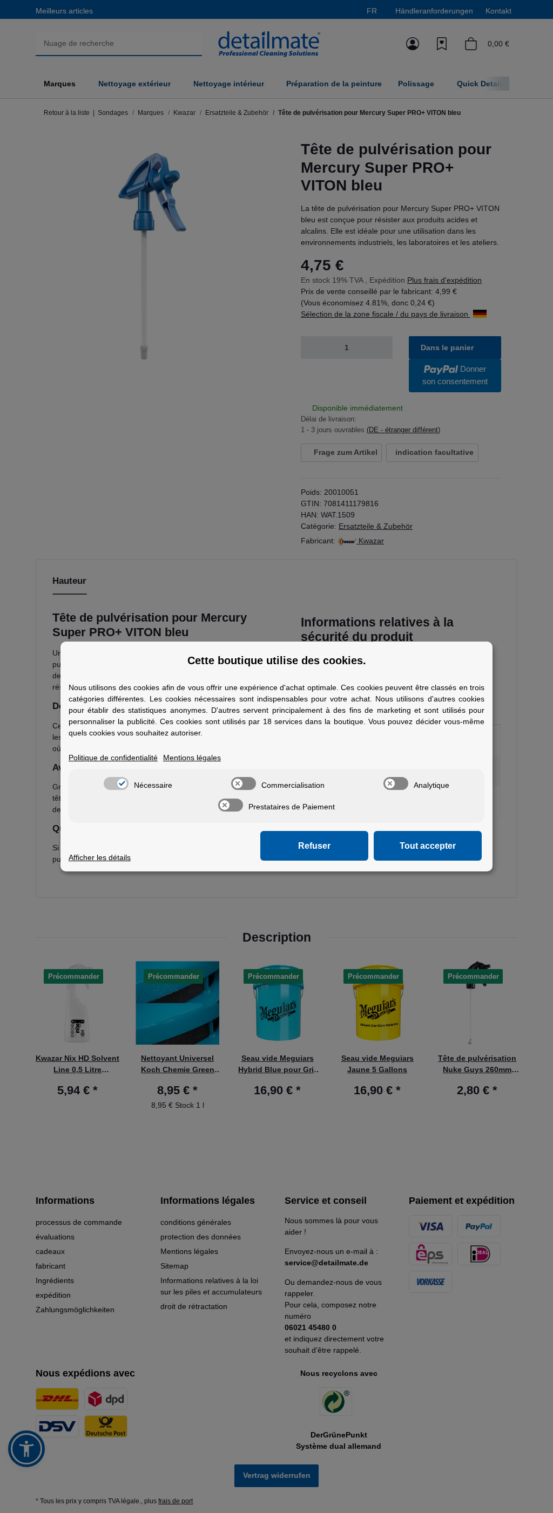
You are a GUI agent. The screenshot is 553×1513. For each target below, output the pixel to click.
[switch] (116, 783)
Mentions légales (192, 757)
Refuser (314, 845)
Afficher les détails (100, 857)
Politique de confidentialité (113, 757)
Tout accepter (428, 845)
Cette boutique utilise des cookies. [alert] (276, 660)
